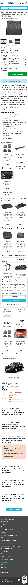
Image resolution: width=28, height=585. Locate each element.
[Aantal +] (6, 74)
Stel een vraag (6, 48)
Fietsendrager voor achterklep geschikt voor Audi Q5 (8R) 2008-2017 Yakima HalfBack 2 (7, 276)
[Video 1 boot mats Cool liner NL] (3, 41)
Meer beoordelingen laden (14, 509)
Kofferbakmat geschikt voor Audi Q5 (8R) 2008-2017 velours (20, 215)
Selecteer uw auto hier (15, 8)
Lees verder (18, 293)
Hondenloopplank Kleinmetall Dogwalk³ (20, 155)
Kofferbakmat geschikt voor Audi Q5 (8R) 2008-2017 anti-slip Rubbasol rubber (7, 215)
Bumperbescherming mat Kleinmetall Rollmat (7, 183)
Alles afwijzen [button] (14, 296)
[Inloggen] (23, 3)
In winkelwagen (17, 74)
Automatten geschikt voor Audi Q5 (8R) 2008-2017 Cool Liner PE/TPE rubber (7, 157)
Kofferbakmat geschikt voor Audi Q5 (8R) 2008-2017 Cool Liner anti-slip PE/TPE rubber (7, 244)
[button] (14, 304)
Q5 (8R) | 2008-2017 (14, 377)
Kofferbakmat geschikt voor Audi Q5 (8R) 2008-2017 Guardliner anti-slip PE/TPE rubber (20, 244)
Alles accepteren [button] (14, 300)
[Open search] (21, 3)
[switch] (24, 583)
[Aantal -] (2, 74)
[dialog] (14, 292)
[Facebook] (19, 579)
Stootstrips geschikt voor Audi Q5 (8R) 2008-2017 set (21, 275)
